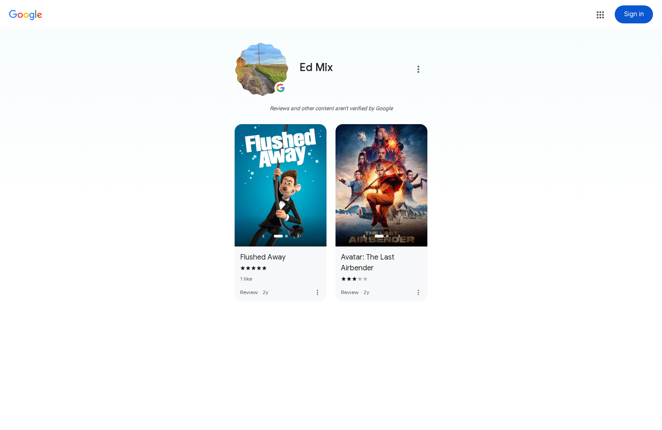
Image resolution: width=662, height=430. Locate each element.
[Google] (25, 15)
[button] (600, 15)
